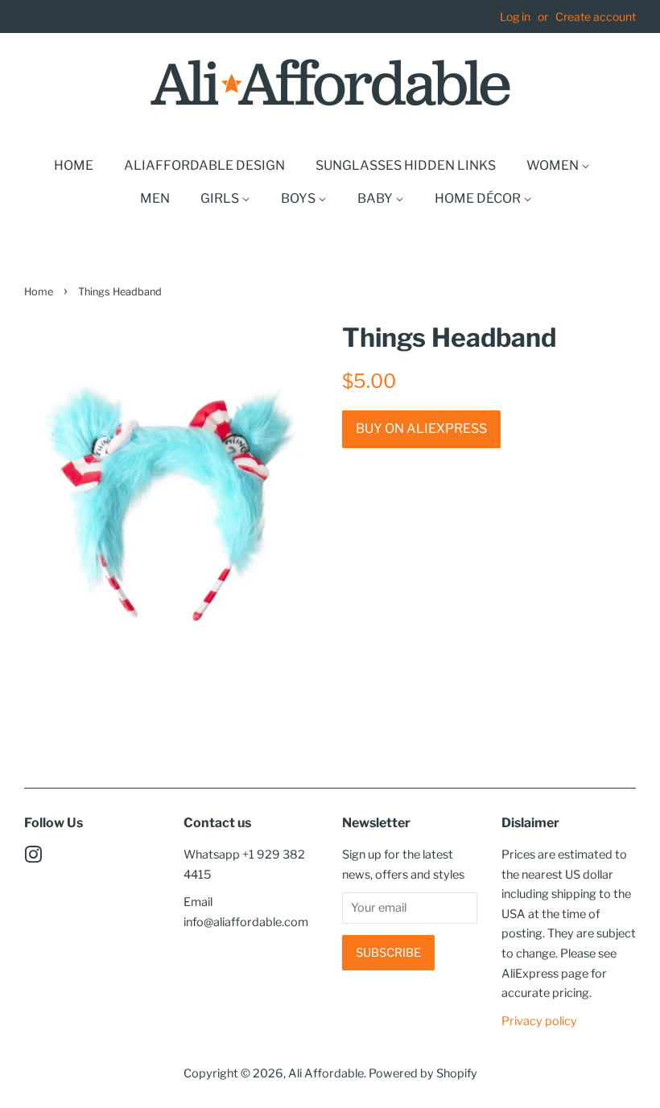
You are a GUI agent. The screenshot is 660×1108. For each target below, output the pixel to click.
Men (155, 198)
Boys (299, 198)
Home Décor (479, 198)
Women (553, 165)
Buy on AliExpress (421, 428)
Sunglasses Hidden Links (406, 165)
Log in (515, 16)
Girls (220, 198)
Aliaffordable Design (204, 165)
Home (73, 165)
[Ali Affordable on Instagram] (33, 858)
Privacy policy (539, 1021)
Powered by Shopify (423, 1073)
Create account (595, 16)
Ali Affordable (326, 1073)
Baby (376, 198)
